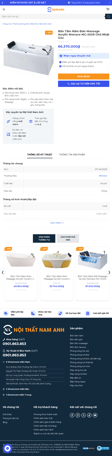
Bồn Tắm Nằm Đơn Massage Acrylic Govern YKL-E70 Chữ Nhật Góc (57, 279)
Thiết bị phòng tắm (21, 24)
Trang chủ (7, 24)
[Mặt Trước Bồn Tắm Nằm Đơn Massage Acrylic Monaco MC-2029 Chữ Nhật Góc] (28, 83)
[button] (2, 2)
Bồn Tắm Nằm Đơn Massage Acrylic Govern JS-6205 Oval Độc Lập (21, 279)
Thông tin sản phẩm (72, 154)
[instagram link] (78, 415)
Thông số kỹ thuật (39, 154)
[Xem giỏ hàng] (108, 9)
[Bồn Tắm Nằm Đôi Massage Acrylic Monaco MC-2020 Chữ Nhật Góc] (92, 250)
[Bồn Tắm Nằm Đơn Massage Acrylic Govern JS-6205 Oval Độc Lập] (21, 250)
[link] (28, 2)
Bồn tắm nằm (46, 24)
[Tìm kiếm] (108, 16)
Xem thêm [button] (56, 222)
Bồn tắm (34, 24)
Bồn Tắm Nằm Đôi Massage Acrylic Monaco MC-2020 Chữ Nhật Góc (92, 279)
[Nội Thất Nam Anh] (55, 9)
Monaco (103, 175)
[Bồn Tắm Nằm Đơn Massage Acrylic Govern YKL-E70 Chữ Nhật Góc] (57, 250)
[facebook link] (72, 415)
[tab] (40, 154)
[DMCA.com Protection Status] (89, 448)
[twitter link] (83, 415)
